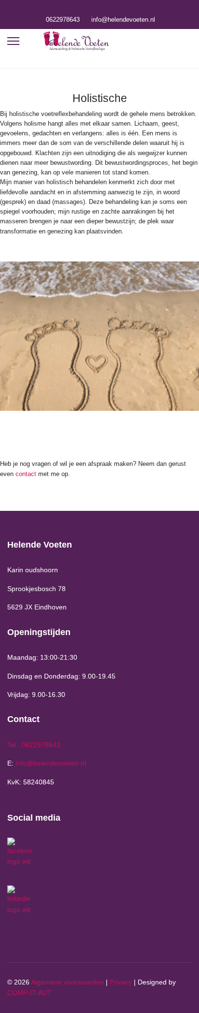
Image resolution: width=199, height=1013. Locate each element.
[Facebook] (92, 9)
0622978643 (63, 19)
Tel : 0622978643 (33, 745)
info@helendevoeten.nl (123, 19)
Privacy (121, 982)
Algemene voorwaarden (67, 982)
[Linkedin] (107, 9)
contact (25, 474)
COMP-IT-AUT (29, 993)
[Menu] (13, 41)
